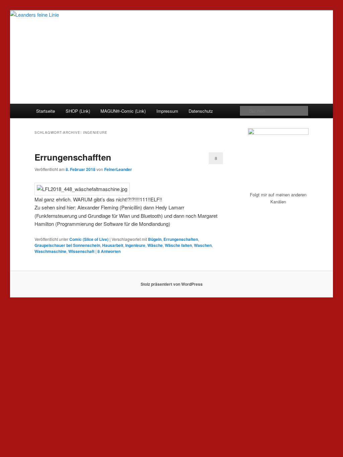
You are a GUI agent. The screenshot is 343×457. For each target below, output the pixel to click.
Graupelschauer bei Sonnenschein (67, 245)
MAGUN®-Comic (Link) (123, 111)
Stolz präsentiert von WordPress (172, 284)
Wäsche (155, 245)
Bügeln (154, 239)
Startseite (45, 111)
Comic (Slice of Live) (89, 239)
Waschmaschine (50, 251)
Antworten (109, 251)
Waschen (203, 245)
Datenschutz (201, 111)
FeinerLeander (118, 169)
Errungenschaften (180, 239)
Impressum (167, 111)
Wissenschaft (81, 251)
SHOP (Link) (78, 111)
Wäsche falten (178, 245)
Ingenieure (135, 245)
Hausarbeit (112, 245)
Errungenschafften (73, 157)
